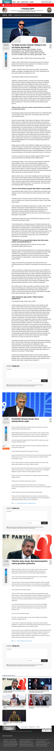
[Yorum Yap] (6, 66)
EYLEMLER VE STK (32, 726)
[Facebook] (6, 54)
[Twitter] (6, 56)
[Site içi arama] (51, 2)
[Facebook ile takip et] (43, 730)
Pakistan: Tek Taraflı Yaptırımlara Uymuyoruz (15, 5)
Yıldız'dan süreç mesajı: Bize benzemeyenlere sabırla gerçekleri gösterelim (42, 741)
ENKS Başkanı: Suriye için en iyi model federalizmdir (9, 741)
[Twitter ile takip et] (45, 730)
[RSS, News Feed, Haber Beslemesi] (48, 730)
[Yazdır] (6, 63)
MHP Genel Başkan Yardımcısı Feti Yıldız (24, 641)
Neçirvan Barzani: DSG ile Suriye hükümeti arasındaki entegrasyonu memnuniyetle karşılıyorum (42, 743)
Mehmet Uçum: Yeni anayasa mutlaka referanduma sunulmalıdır (9, 739)
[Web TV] (45, 2)
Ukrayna (21, 503)
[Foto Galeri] (47, 2)
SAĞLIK (38, 726)
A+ (50, 45)
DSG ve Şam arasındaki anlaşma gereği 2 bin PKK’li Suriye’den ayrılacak (9, 743)
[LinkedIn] (6, 58)
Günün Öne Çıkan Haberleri (7, 735)
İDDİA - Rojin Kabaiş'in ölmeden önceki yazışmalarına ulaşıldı (26, 744)
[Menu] (42, 2)
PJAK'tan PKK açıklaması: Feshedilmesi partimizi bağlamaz (42, 739)
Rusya (18, 503)
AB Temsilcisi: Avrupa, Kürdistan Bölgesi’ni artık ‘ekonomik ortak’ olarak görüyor (26, 746)
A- (50, 47)
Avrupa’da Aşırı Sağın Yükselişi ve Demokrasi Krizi (41, 746)
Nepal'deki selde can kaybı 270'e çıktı (10, 745)
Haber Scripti (28, 731)
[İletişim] (49, 2)
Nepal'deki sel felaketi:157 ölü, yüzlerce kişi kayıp (26, 743)
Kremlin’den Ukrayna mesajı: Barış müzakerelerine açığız (25, 741)
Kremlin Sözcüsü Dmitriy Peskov (29, 503)
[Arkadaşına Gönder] (6, 61)
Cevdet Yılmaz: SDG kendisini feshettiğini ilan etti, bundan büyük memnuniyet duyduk (9, 744)
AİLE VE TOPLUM (24, 726)
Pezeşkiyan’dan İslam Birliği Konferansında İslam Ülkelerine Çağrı (26, 739)
